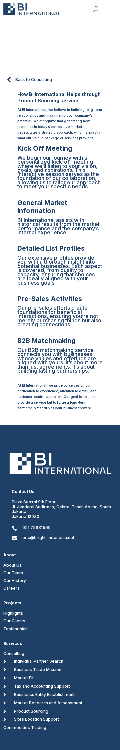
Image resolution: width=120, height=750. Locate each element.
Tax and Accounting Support (42, 686)
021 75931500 (36, 527)
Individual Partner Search (38, 661)
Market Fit (24, 677)
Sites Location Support (36, 719)
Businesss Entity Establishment (44, 694)
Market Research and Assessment (48, 702)
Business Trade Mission (37, 669)
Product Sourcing (31, 711)
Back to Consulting (33, 79)
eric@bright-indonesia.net (48, 537)
